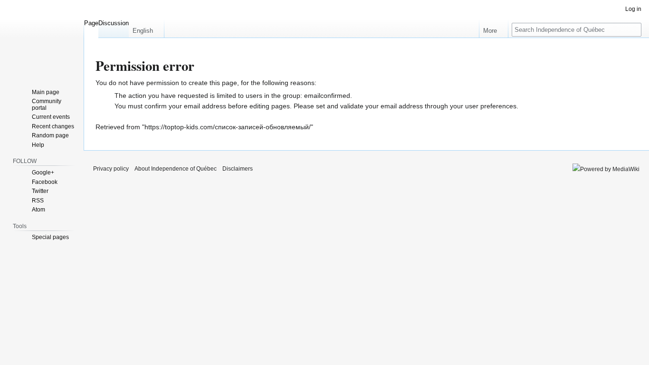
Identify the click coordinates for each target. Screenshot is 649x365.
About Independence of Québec (175, 168)
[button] (146, 28)
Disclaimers (237, 168)
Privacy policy (111, 168)
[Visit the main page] (42, 38)
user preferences (490, 106)
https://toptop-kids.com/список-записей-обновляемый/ (227, 127)
